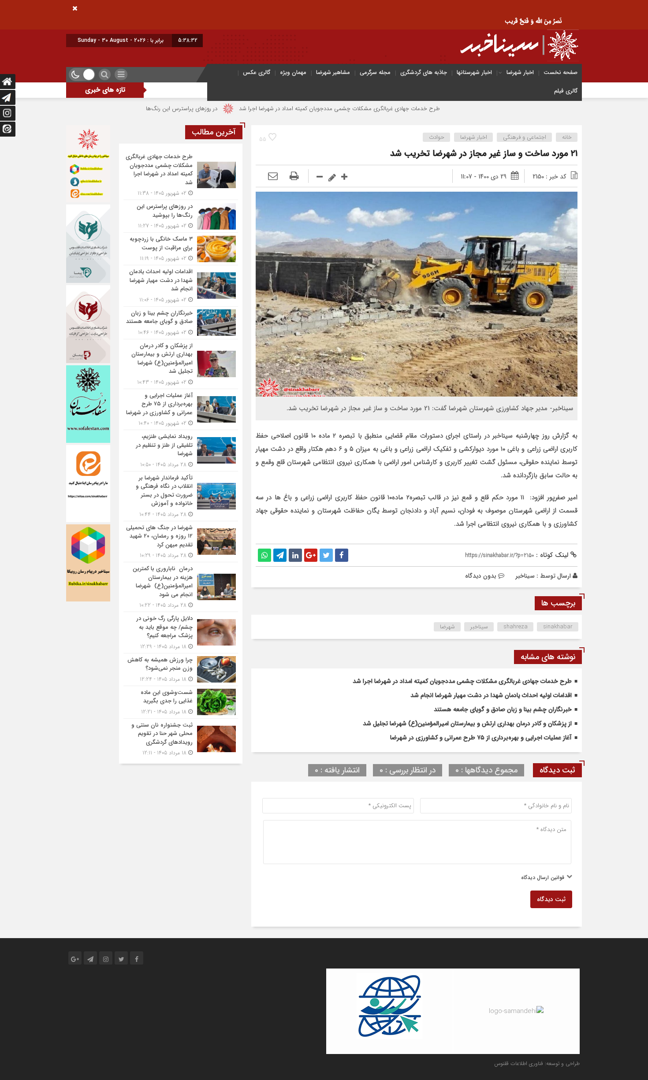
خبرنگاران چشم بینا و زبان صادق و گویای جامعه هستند (503, 709)
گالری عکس (256, 72)
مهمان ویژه (293, 72)
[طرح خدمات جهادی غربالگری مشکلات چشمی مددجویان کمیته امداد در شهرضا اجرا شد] (180, 175)
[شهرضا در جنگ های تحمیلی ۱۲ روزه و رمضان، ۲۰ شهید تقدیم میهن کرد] (180, 541)
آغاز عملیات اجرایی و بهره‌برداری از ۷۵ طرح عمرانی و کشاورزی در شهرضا (481, 737)
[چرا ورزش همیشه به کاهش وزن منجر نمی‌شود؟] (180, 669)
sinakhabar (558, 626)
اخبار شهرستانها (474, 72)
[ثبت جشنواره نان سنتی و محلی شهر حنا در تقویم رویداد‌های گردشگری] (180, 738)
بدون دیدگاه (480, 576)
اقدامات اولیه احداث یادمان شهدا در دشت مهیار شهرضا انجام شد (491, 695)
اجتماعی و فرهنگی (524, 137)
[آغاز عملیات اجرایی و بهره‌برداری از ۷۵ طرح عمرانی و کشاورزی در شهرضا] (180, 409)
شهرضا (447, 626)
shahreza (515, 626)
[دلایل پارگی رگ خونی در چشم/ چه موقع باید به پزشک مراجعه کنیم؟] (180, 632)
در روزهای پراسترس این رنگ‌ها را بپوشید (218, 108)
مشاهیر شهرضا (333, 72)
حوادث (436, 137)
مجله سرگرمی (375, 72)
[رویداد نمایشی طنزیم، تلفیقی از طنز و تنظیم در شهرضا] (180, 450)
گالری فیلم (565, 91)
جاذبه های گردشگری (423, 72)
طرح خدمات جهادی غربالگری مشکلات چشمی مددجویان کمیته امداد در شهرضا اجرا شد (387, 108)
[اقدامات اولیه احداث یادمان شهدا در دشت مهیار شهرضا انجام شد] (180, 285)
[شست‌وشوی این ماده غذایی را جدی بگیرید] (180, 702)
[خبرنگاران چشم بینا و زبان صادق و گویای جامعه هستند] (180, 323)
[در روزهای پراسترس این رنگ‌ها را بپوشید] (180, 216)
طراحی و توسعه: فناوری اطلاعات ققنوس (537, 1063)
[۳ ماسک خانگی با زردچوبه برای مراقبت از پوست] (180, 249)
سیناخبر (525, 576)
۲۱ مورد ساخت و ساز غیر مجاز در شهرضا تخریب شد (483, 153)
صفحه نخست (560, 72)
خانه (567, 137)
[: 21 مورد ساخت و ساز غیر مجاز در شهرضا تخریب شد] (273, 177)
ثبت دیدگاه (551, 899)
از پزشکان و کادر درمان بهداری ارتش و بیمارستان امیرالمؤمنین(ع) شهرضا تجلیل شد (467, 723)
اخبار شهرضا (520, 72)
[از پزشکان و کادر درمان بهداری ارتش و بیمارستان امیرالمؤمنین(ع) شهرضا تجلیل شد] (180, 364)
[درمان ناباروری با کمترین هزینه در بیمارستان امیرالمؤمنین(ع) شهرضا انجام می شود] (180, 587)
